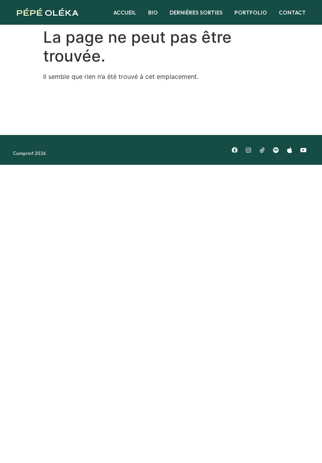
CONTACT (292, 12)
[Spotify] (276, 150)
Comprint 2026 (29, 153)
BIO (153, 12)
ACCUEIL (124, 12)
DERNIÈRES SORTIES (196, 12)
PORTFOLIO (250, 12)
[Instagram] (248, 150)
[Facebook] (234, 150)
